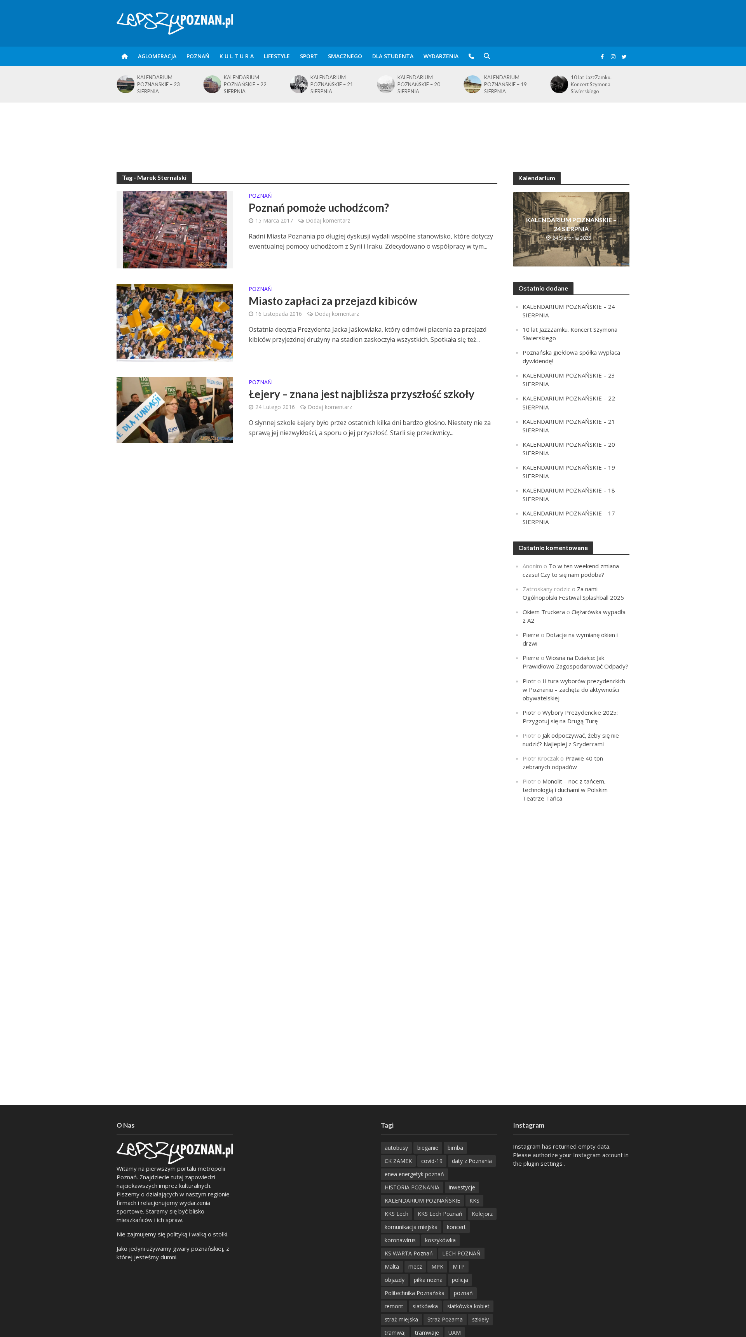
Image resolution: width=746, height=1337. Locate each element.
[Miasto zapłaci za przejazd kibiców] (175, 322)
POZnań (197, 56)
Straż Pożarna (445, 1319)
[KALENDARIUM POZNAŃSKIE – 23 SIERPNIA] (125, 84)
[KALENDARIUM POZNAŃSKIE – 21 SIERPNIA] (298, 84)
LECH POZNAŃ (461, 1253)
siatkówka (425, 1306)
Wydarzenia (441, 56)
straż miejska (401, 1319)
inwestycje (462, 1187)
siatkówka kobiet (468, 1306)
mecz (415, 1266)
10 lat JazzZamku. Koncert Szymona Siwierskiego (591, 84)
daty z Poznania (472, 1161)
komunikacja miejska (411, 1227)
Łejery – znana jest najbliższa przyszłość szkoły (361, 393)
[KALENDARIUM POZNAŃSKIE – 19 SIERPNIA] (472, 84)
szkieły (480, 1319)
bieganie (427, 1147)
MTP (459, 1266)
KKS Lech (396, 1213)
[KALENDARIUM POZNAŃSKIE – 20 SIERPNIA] (385, 84)
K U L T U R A (237, 56)
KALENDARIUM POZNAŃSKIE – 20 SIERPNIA (418, 84)
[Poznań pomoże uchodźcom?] (175, 229)
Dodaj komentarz (328, 220)
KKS (474, 1200)
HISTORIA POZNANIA (412, 1187)
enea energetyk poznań (414, 1174)
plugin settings (543, 1163)
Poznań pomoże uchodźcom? (319, 207)
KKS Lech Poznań (440, 1213)
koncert (456, 1227)
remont (394, 1306)
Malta (392, 1266)
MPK (437, 1266)
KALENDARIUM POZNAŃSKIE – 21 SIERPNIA (331, 84)
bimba (455, 1147)
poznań (463, 1293)
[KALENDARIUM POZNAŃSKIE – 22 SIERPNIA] (211, 84)
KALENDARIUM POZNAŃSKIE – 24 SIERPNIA (571, 224)
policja (460, 1279)
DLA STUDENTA (392, 56)
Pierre (531, 635)
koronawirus (400, 1240)
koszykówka (440, 1240)
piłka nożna (428, 1279)
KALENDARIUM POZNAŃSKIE (422, 1200)
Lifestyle (277, 56)
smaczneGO (345, 56)
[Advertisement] (373, 127)
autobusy (396, 1147)
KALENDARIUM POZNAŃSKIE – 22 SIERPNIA (245, 84)
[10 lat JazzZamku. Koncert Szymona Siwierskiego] (559, 84)
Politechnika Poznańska (414, 1293)
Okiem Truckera (544, 612)
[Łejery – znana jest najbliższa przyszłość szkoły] (175, 409)
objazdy (394, 1279)
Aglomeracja (157, 56)
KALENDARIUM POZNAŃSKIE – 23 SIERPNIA (158, 84)
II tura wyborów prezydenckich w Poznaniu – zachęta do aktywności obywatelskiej (574, 689)
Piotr (529, 681)
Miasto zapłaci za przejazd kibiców (333, 300)
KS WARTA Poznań (409, 1253)
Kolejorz (482, 1213)
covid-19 (432, 1161)
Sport (309, 56)
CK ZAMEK (398, 1161)
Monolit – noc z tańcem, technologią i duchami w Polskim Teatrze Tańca (565, 789)
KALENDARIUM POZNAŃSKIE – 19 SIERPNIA (505, 84)
